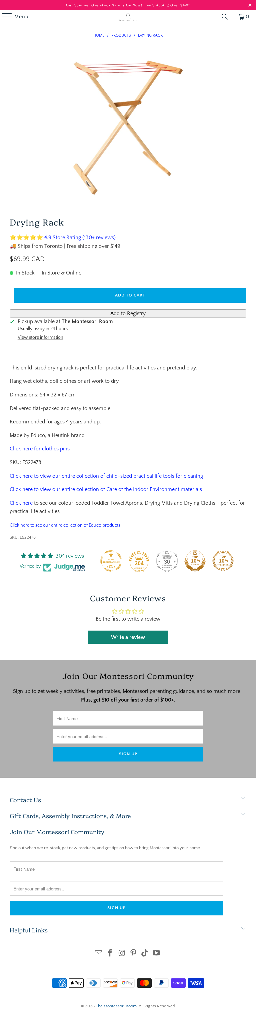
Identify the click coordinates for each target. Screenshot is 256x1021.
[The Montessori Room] (128, 16)
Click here (21, 503)
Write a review (128, 637)
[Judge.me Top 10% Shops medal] (195, 561)
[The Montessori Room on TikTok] (145, 954)
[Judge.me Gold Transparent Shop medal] (111, 561)
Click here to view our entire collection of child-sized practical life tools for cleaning (106, 476)
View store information (40, 337)
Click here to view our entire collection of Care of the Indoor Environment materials (106, 489)
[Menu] (3, 16)
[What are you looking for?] (224, 16)
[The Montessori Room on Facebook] (110, 954)
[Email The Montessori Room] (99, 954)
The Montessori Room (116, 1006)
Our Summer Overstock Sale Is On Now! (104, 5)
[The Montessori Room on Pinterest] (134, 954)
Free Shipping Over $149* (166, 5)
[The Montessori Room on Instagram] (122, 954)
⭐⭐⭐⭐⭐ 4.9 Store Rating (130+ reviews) (63, 238)
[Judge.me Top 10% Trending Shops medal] (223, 561)
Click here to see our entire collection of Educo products (65, 525)
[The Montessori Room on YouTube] (157, 954)
